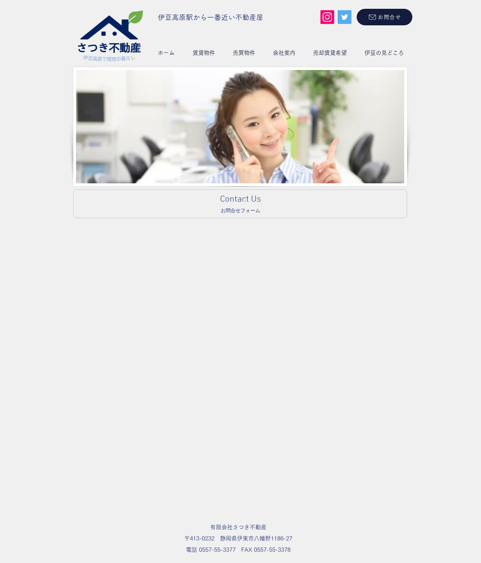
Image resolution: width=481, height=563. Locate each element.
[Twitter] (344, 17)
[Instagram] (327, 17)
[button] (203, 53)
